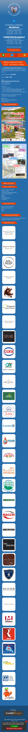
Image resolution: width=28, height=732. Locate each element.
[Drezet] (8, 396)
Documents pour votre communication (14, 719)
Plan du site (14, 721)
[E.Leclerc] (8, 426)
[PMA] (8, 619)
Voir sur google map (5, 84)
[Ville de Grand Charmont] (8, 663)
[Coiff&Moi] (8, 336)
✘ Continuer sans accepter (14, 728)
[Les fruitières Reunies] (8, 485)
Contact (16, 55)
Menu (24, 55)
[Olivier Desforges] (8, 589)
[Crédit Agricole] (8, 366)
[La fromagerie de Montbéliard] (8, 470)
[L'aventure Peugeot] (8, 574)
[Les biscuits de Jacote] (8, 262)
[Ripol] (8, 634)
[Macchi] (8, 515)
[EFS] (8, 411)
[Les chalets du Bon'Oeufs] (8, 693)
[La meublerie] (8, 530)
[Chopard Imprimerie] (8, 307)
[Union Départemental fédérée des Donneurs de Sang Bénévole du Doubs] (8, 648)
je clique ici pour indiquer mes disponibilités (13, 219)
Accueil (3, 55)
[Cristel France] (8, 381)
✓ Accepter (14, 726)
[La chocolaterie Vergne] (8, 292)
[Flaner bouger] (13, 713)
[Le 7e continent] (8, 500)
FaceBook (14, 21)
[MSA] (8, 678)
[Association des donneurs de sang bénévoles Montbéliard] (14, 9)
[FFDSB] (8, 440)
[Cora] (8, 351)
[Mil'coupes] (8, 544)
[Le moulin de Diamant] (8, 559)
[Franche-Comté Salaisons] (8, 455)
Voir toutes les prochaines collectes (14, 47)
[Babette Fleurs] (8, 247)
